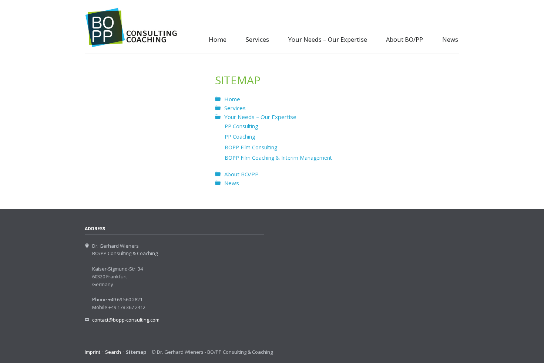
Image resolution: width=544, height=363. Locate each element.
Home (217, 39)
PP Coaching (240, 136)
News (450, 39)
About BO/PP (404, 39)
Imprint (92, 352)
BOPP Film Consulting (251, 147)
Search (113, 352)
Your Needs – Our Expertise (327, 39)
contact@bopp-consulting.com (125, 319)
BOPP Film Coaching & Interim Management (278, 157)
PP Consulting (241, 126)
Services (257, 39)
